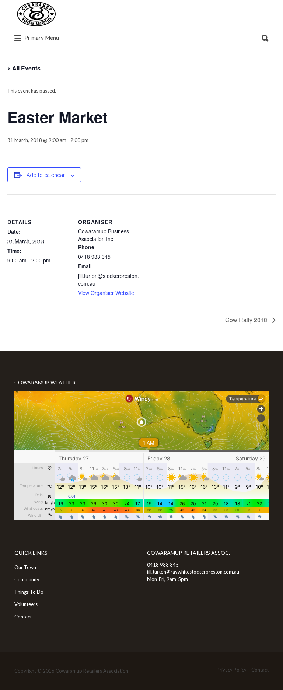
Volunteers (26, 604)
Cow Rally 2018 (247, 320)
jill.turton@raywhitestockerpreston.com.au (193, 572)
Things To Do (28, 592)
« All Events (24, 68)
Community (26, 579)
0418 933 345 (163, 565)
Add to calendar (46, 175)
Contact (23, 617)
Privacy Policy (232, 670)
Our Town (25, 567)
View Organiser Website (106, 292)
